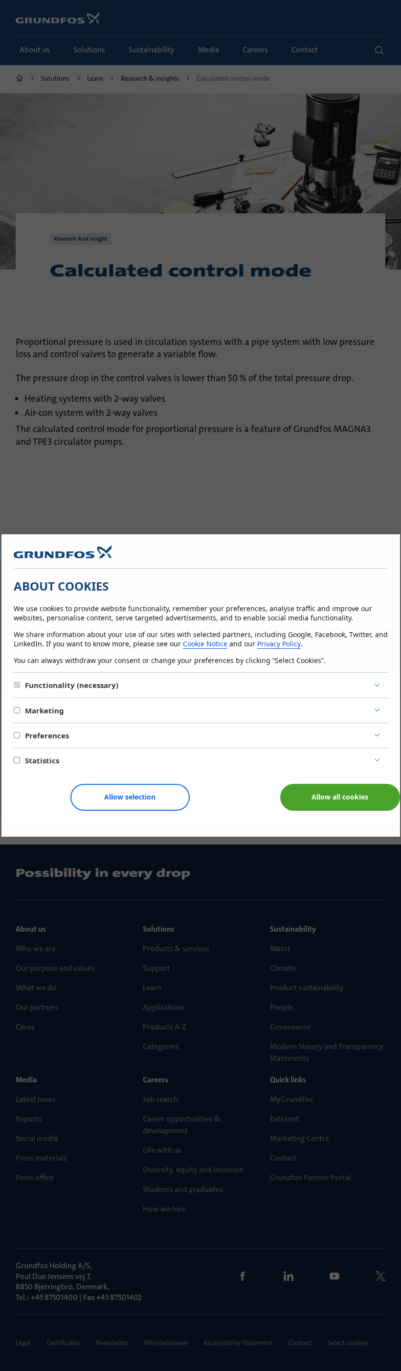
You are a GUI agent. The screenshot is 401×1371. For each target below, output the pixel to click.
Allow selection (130, 796)
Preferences (47, 735)
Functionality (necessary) (71, 685)
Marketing (44, 710)
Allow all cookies (340, 796)
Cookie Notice (205, 643)
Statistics (42, 760)
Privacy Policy (279, 643)
